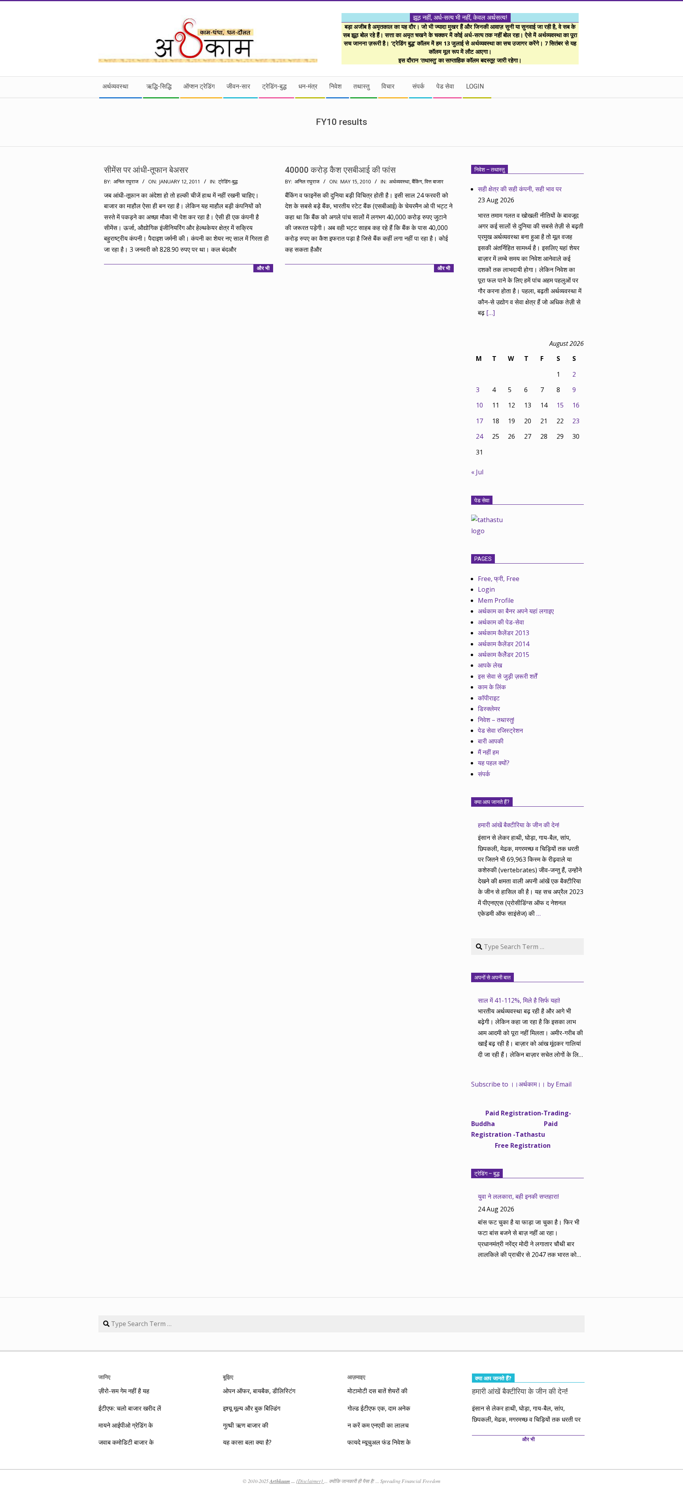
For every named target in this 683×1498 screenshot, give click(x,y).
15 (560, 405)
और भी (263, 268)
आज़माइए (356, 1377)
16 (575, 405)
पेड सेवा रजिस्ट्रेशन (500, 730)
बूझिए (228, 1377)
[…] (490, 312)
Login (486, 589)
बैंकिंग (417, 181)
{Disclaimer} (310, 1481)
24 (479, 436)
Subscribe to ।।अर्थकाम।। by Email (521, 1084)
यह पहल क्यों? (493, 762)
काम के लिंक (492, 687)
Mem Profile (496, 600)
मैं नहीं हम (488, 752)
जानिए (104, 1377)
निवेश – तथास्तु (489, 169)
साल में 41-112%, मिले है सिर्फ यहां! (519, 1000)
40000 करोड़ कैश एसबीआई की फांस (340, 170)
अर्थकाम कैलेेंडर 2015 (503, 654)
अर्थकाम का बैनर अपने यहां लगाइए (516, 611)
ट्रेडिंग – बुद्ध (487, 1173)
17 (479, 421)
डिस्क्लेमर (489, 708)
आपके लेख (490, 665)
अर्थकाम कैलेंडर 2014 (503, 644)
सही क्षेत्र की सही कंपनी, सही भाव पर (520, 189)
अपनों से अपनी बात (492, 977)
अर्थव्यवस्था (399, 181)
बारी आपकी (491, 741)
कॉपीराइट (489, 698)
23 (575, 421)
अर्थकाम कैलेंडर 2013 (503, 632)
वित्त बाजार (434, 181)
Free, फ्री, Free (498, 578)
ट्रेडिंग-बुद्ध (228, 181)
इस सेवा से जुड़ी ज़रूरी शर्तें (507, 676)
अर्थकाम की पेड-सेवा (501, 622)
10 (479, 405)
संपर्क (484, 774)
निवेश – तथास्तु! (496, 719)
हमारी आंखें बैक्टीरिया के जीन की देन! (518, 825)
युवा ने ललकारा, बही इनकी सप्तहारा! (518, 1196)
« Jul (477, 472)
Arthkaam (280, 1481)
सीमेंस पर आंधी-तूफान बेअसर (146, 170)
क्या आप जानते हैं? (491, 802)
